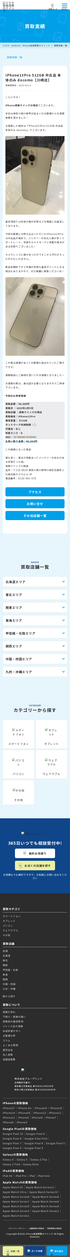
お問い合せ (35, 503)
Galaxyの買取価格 (15, 1154)
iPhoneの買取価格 (15, 1103)
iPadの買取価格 (13, 1171)
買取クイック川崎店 (30, 412)
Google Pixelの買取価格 (20, 1129)
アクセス (35, 492)
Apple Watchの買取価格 (20, 1182)
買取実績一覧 (60, 45)
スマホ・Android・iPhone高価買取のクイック (26, 45)
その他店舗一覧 (35, 515)
